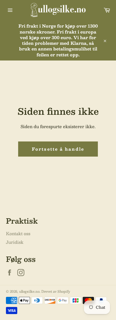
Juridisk (14, 242)
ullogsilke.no (29, 291)
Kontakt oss (18, 233)
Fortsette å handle (58, 148)
